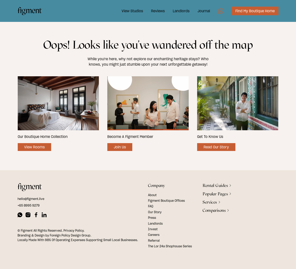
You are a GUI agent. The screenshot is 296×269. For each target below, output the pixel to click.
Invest (153, 229)
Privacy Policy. (73, 230)
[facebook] (36, 215)
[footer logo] (30, 187)
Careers (153, 235)
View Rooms (34, 147)
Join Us (120, 147)
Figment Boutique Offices (166, 201)
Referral (154, 240)
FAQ (150, 206)
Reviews (158, 11)
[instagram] (28, 215)
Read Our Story (216, 147)
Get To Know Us (210, 136)
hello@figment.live (31, 199)
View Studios (132, 11)
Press (152, 218)
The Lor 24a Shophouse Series (170, 246)
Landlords (181, 11)
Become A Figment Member (130, 136)
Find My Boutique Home (255, 11)
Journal (204, 11)
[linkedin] (44, 215)
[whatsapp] (20, 215)
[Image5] (221, 11)
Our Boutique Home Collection (43, 136)
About (152, 195)
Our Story (154, 212)
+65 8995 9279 (29, 205)
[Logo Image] (30, 11)
